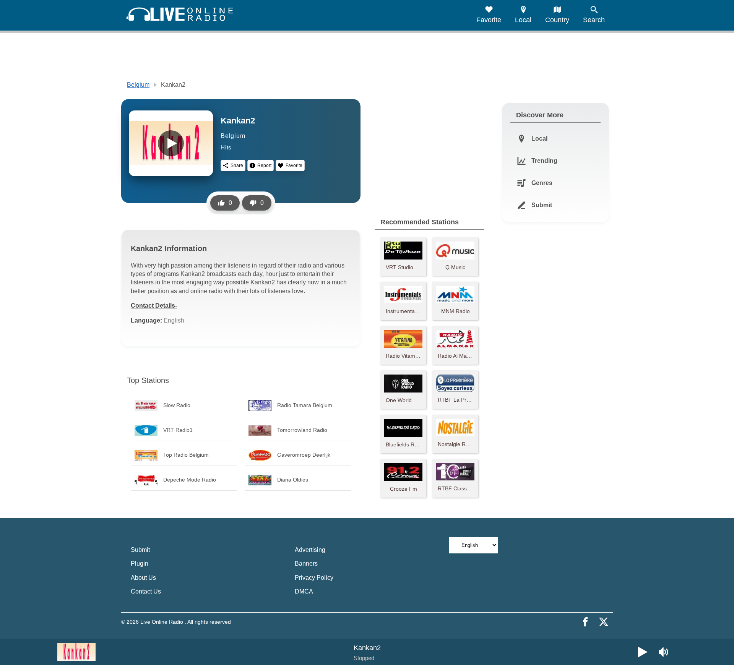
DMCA (304, 591)
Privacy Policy (314, 577)
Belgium (138, 84)
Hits (226, 147)
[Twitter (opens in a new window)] (603, 622)
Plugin (139, 563)
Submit (140, 550)
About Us (143, 577)
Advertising (310, 550)
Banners (306, 563)
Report (264, 165)
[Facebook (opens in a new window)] (585, 622)
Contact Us (146, 591)
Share (237, 165)
